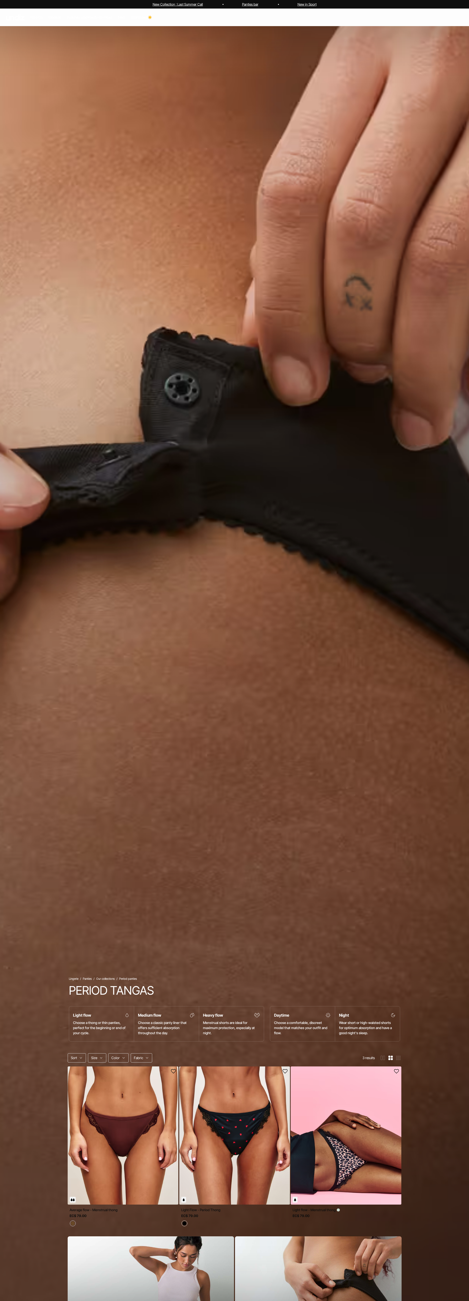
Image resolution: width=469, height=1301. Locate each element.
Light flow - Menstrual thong (314, 1210)
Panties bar (250, 4)
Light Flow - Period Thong (200, 1210)
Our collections (105, 979)
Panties (87, 979)
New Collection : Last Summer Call (178, 4)
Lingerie (73, 979)
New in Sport (307, 4)
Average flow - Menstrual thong (93, 1210)
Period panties (128, 979)
